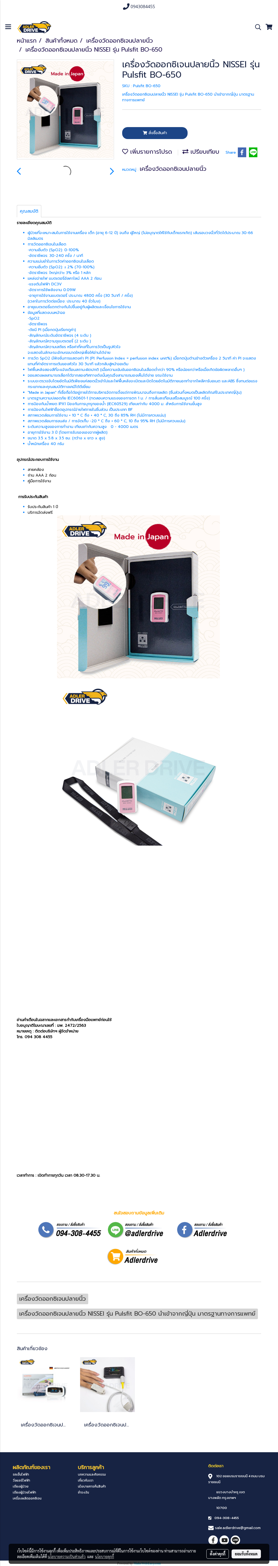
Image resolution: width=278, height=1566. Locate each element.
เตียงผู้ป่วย (21, 1486)
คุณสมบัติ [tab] (29, 211)
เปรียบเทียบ (203, 151)
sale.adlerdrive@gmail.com (238, 1527)
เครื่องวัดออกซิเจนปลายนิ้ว (173, 168)
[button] (256, 27)
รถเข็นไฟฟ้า (21, 1474)
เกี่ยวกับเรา (85, 1480)
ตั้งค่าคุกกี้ (217, 1553)
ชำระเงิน (83, 1492)
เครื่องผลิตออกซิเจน (27, 1498)
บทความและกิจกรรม (92, 1474)
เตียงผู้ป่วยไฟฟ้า (24, 1492)
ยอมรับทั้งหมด (246, 1553)
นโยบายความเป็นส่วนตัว (67, 1556)
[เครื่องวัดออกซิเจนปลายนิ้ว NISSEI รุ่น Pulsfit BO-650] (65, 110)
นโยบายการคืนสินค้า (92, 1486)
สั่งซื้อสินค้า (157, 133)
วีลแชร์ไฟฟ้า (21, 1480)
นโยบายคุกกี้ (104, 1556)
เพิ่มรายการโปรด (150, 151)
